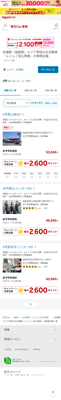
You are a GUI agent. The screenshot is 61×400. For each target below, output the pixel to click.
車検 (16, 317)
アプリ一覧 (8, 375)
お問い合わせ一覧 (22, 375)
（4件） (45, 208)
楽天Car (6, 317)
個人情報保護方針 (22, 349)
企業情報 (7, 349)
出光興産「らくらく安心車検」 (36, 317)
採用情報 (36, 349)
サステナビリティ (38, 375)
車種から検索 (51, 103)
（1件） (45, 266)
